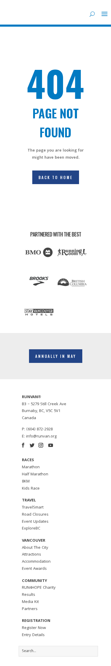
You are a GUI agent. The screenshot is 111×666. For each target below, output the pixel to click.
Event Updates (35, 522)
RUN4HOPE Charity (39, 588)
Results (28, 595)
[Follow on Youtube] (50, 445)
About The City (35, 548)
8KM (26, 481)
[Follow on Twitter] (32, 445)
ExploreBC (31, 528)
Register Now (34, 628)
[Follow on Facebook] (23, 445)
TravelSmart (33, 507)
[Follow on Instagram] (41, 445)
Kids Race (31, 488)
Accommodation (36, 562)
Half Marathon (35, 474)
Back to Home (55, 177)
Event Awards (34, 569)
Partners (30, 609)
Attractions (31, 554)
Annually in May (55, 356)
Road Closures (35, 514)
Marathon (31, 467)
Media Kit (30, 602)
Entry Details (33, 635)
